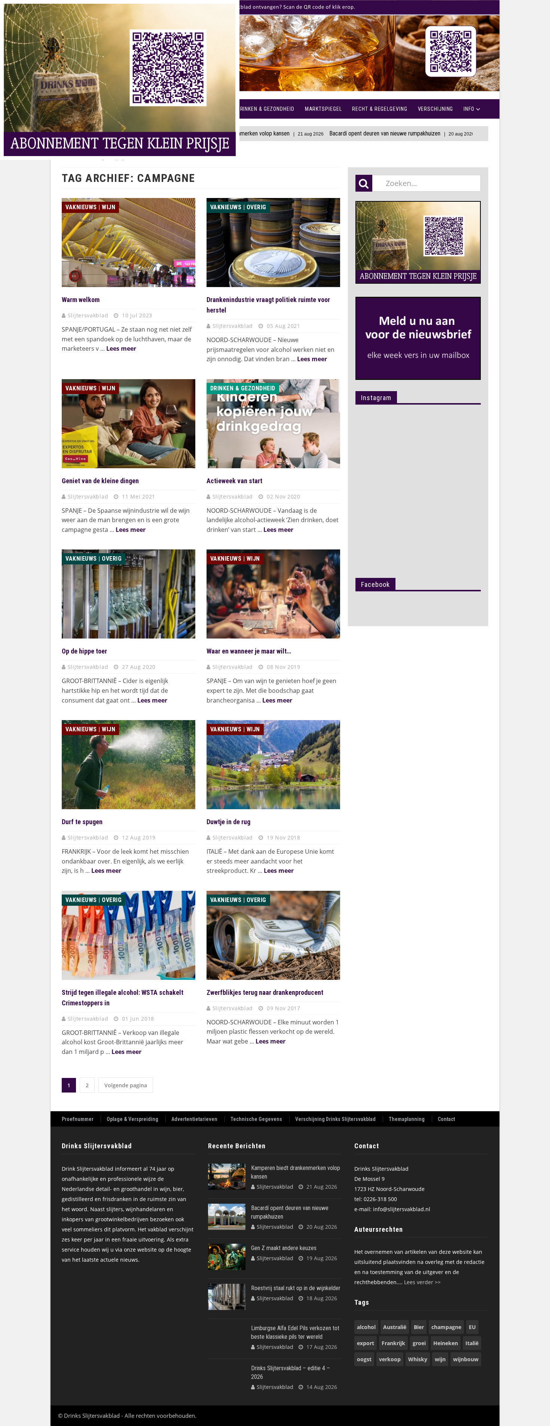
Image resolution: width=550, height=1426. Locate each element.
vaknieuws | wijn (90, 207)
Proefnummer (78, 1119)
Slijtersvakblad (89, 315)
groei (419, 1343)
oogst (364, 1359)
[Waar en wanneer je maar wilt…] (273, 594)
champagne (446, 1327)
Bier (419, 1327)
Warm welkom (81, 300)
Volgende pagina (125, 1085)
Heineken (445, 1343)
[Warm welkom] (128, 242)
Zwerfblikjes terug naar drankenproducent (265, 992)
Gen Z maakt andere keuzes (459, 133)
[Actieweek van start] (273, 423)
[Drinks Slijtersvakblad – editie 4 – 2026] (226, 1377)
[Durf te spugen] (128, 764)
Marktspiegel (323, 109)
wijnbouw (466, 1359)
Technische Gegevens (256, 1119)
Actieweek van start (234, 481)
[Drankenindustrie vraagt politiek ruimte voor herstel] (273, 242)
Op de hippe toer (84, 651)
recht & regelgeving (379, 109)
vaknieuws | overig (238, 207)
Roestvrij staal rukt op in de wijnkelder (295, 1288)
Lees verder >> (422, 1282)
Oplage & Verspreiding (132, 1119)
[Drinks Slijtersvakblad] (275, 46)
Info (469, 109)
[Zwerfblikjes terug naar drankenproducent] (273, 935)
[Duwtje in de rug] (273, 764)
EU (472, 1327)
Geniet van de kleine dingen (100, 481)
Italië (472, 1343)
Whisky (417, 1359)
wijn (440, 1359)
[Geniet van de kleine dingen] (128, 423)
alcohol (366, 1327)
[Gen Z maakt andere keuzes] (226, 1257)
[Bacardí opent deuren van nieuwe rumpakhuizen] (226, 1217)
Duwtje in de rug (228, 822)
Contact (446, 1119)
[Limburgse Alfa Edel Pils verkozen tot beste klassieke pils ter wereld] (226, 1337)
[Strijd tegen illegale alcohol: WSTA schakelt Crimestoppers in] (128, 935)
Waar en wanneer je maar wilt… (249, 651)
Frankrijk (393, 1343)
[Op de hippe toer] (128, 594)
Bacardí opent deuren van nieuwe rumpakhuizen (331, 133)
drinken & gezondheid (242, 388)
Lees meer (121, 348)
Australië (394, 1327)
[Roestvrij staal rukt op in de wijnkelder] (226, 1297)
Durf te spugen (82, 822)
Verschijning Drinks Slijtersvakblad (335, 1119)
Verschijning (435, 109)
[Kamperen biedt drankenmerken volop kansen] (226, 1177)
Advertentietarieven (194, 1119)
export (365, 1343)
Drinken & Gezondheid (265, 109)
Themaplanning (407, 1119)
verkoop (390, 1359)
